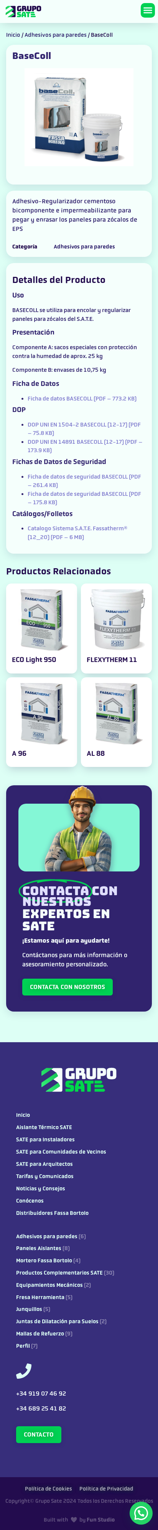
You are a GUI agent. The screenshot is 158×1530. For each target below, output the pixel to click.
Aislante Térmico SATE (44, 1127)
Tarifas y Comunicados (45, 1176)
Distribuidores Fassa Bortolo (52, 1213)
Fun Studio (101, 1520)
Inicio (13, 34)
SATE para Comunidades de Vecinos (61, 1152)
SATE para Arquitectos (44, 1164)
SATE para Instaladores (45, 1139)
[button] (148, 10)
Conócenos (30, 1201)
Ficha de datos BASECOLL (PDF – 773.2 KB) (82, 398)
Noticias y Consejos (40, 1188)
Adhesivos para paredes (56, 34)
